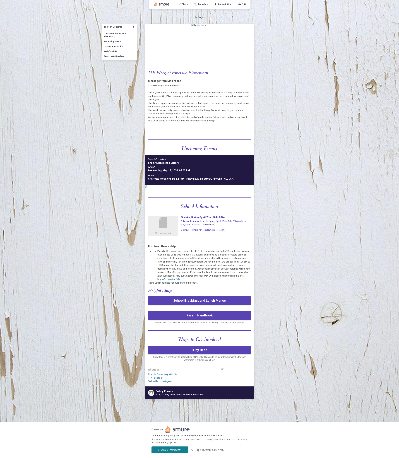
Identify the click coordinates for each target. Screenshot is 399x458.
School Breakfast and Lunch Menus (199, 300)
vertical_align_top (133, 26)
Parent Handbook (200, 315)
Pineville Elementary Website (162, 374)
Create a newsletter (170, 449)
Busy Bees (199, 350)
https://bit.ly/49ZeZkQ (168, 279)
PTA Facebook (155, 377)
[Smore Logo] (162, 4)
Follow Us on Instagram (160, 381)
